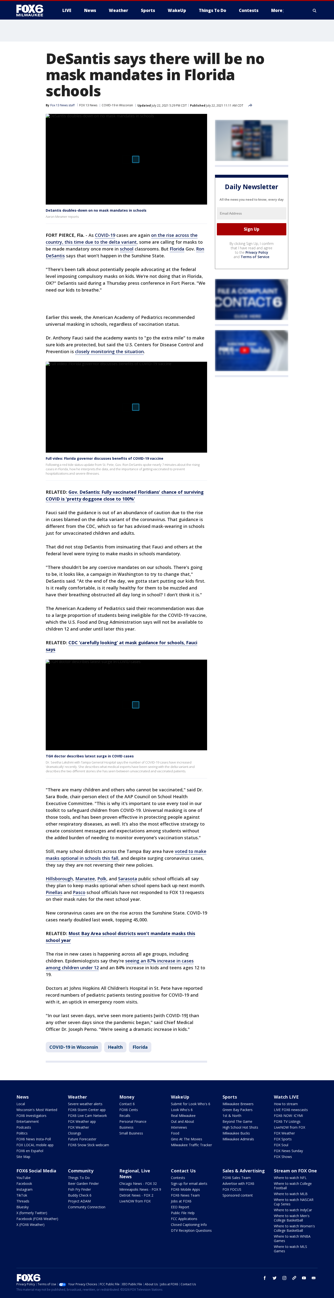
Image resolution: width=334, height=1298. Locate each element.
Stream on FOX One (295, 1171)
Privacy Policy (256, 252)
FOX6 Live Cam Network (87, 1115)
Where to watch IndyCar (293, 1210)
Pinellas (54, 892)
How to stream (286, 1104)
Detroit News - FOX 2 (136, 1195)
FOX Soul (281, 1145)
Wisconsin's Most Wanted (36, 1109)
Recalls (124, 1115)
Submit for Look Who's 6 (190, 1104)
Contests (178, 1177)
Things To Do (79, 1177)
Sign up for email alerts (189, 1183)
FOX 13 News (88, 105)
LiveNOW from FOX (289, 1127)
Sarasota (127, 879)
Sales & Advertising (244, 1171)
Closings (74, 1133)
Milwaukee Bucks (236, 1133)
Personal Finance (132, 1121)
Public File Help (183, 1213)
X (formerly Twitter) (31, 1213)
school (127, 249)
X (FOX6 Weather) (30, 1224)
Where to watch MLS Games (290, 1248)
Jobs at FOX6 (181, 1201)
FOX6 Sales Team (237, 1177)
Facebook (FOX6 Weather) (37, 1218)
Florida (177, 249)
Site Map (23, 1156)
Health (115, 1047)
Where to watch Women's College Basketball (294, 1228)
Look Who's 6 (182, 1109)
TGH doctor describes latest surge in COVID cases (90, 756)
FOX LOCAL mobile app (35, 1145)
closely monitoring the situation (109, 351)
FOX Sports (283, 1139)
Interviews (179, 1127)
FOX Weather (78, 1127)
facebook (265, 1278)
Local (20, 1104)
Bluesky (22, 1207)
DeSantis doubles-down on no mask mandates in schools (96, 210)
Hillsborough (59, 879)
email (314, 1278)
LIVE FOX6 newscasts (291, 1109)
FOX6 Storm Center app (87, 1109)
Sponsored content (238, 1195)
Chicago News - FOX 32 (138, 1183)
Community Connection (86, 1207)
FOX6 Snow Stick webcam (88, 1145)
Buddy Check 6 (79, 1195)
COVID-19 (105, 235)
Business (126, 1127)
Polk (101, 879)
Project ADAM (79, 1201)
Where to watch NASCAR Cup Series (293, 1201)
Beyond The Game (237, 1121)
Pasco (79, 892)
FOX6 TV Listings (287, 1121)
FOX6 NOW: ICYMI (288, 1115)
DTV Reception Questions (191, 1230)
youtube (304, 1278)
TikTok (21, 1195)
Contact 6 (127, 1104)
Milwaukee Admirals (238, 1139)
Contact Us (183, 1171)
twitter (274, 1278)
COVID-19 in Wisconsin (117, 105)
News (22, 1097)
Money (126, 1097)
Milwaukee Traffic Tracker (191, 1145)
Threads (22, 1201)
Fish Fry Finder (79, 1189)
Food (175, 1133)
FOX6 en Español (29, 1150)
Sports (230, 1097)
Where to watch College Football (293, 1185)
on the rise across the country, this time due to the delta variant (122, 238)
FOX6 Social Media (36, 1171)
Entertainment (27, 1121)
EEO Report (180, 1207)
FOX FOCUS (232, 1189)
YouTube (23, 1177)
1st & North (232, 1115)
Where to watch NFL (290, 1177)
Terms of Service (255, 256)
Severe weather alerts (85, 1104)
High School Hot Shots (240, 1127)
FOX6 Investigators (31, 1115)
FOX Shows (283, 1156)
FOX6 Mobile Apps (185, 1189)
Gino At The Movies (186, 1139)
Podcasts (23, 1127)
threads (294, 1278)
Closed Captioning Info (189, 1224)
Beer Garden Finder (83, 1183)
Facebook (24, 1183)
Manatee (85, 879)
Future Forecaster (82, 1139)
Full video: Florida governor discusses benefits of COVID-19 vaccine (104, 458)
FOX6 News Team (185, 1195)
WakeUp (180, 1097)
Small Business (131, 1133)
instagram (284, 1278)
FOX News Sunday (288, 1150)
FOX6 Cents (128, 1109)
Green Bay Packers (238, 1109)
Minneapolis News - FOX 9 (140, 1189)
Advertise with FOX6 (238, 1183)
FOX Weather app (82, 1121)
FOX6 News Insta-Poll (33, 1139)
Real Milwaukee (183, 1115)
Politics (22, 1133)
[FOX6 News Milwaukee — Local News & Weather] (32, 10)
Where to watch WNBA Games (292, 1238)
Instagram (24, 1189)
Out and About (182, 1121)
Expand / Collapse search (315, 10)
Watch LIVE (286, 1097)
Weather (77, 1097)
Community (80, 1171)
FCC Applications (184, 1218)
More (276, 10)
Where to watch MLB (291, 1193)
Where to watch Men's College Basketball (292, 1217)
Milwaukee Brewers (238, 1104)
